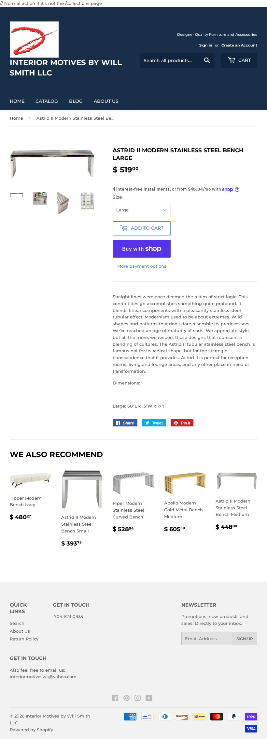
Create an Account (239, 45)
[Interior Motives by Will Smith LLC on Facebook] (115, 699)
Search (17, 623)
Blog (76, 101)
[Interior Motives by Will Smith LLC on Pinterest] (126, 699)
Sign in (205, 45)
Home (17, 101)
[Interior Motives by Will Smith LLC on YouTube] (149, 699)
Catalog (46, 101)
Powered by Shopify (31, 729)
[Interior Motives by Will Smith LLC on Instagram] (137, 699)
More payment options (141, 266)
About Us (106, 101)
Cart (244, 60)
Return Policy (24, 638)
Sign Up (244, 638)
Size (117, 197)
